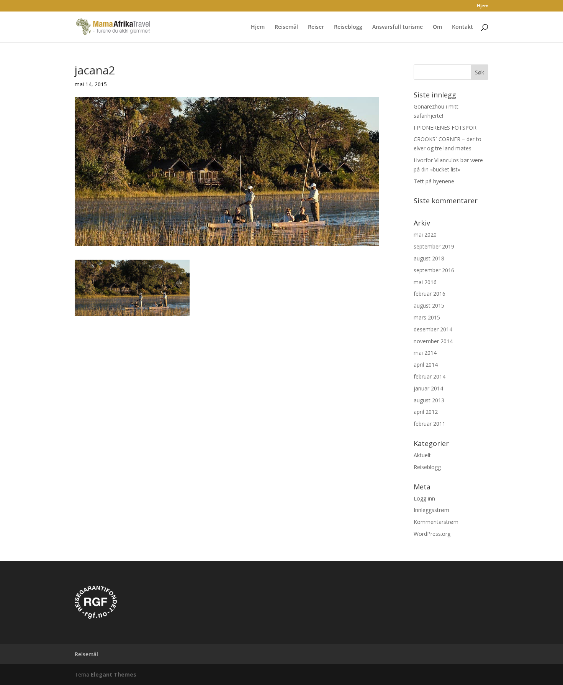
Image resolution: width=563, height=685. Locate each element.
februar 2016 (429, 293)
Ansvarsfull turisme (397, 27)
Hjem (482, 6)
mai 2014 (425, 352)
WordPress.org (432, 533)
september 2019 (434, 246)
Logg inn (424, 498)
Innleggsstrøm (431, 510)
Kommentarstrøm (436, 521)
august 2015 (429, 305)
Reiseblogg (348, 27)
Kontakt (462, 27)
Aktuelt (422, 455)
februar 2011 (429, 423)
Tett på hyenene (434, 181)
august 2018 (429, 258)
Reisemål (286, 27)
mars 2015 (427, 317)
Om (437, 27)
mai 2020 (425, 234)
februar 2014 (429, 376)
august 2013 (429, 400)
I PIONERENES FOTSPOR (445, 127)
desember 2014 (433, 329)
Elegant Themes (113, 674)
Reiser (316, 27)
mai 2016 (425, 282)
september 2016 (434, 270)
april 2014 (426, 364)
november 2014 (433, 341)
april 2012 (426, 411)
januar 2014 (428, 388)
